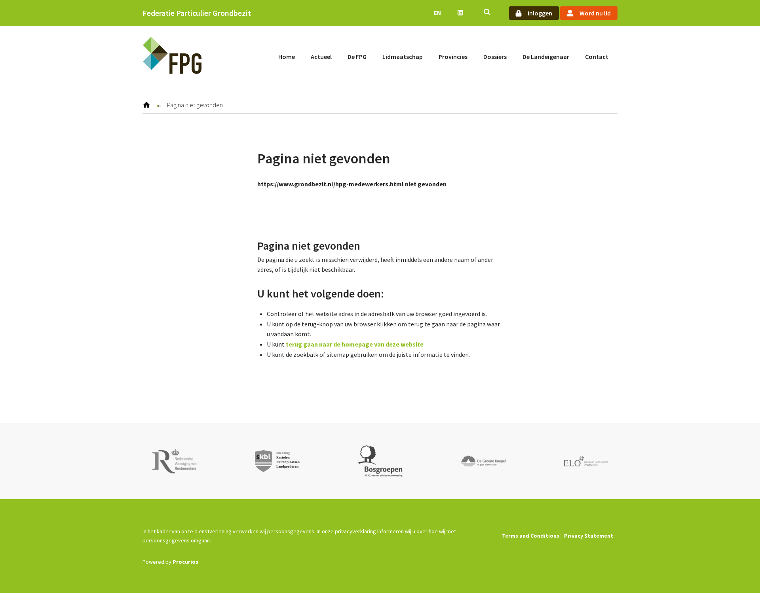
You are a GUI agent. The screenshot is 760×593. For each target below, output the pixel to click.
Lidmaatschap (402, 57)
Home (286, 57)
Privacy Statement (588, 535)
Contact (596, 57)
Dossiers (495, 57)
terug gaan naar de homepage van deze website (355, 344)
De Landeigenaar (545, 57)
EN (437, 13)
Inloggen (540, 13)
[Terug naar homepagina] (172, 56)
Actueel (321, 57)
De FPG (357, 57)
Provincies (453, 57)
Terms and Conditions (530, 535)
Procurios (185, 561)
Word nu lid (595, 13)
